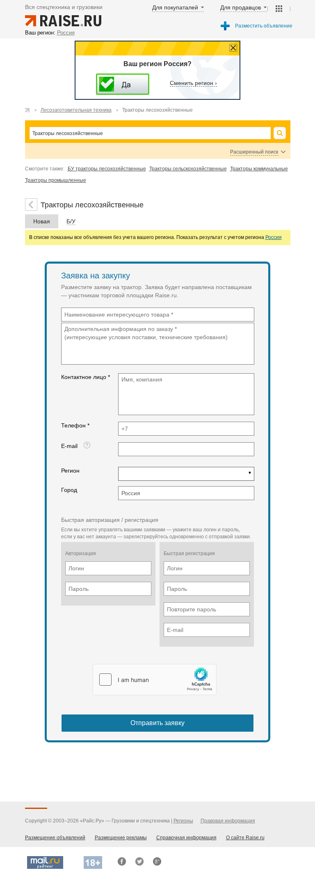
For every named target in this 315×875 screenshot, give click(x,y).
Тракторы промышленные (55, 180)
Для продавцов (240, 7)
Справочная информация (186, 838)
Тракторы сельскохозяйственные (188, 169)
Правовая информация (228, 821)
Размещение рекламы (121, 838)
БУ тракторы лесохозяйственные (107, 169)
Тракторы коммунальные (259, 169)
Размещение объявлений (55, 838)
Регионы (183, 821)
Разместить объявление (263, 26)
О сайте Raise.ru (245, 838)
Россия (273, 237)
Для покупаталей (175, 7)
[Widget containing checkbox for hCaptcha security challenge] (155, 679)
